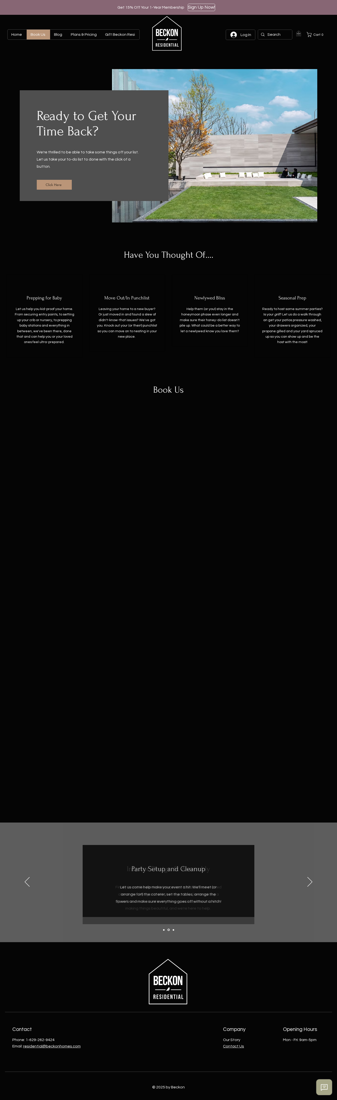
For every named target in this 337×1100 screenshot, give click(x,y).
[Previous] (27, 882)
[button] (316, 34)
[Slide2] (169, 930)
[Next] (309, 882)
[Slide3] (173, 930)
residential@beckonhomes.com (52, 1046)
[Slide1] (164, 930)
